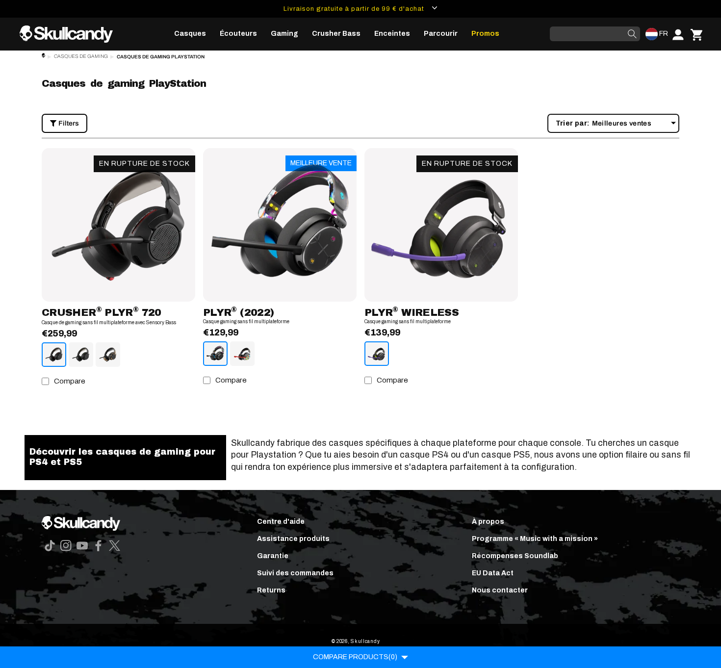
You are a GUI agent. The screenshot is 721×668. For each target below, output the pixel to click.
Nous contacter (500, 590)
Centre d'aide (281, 521)
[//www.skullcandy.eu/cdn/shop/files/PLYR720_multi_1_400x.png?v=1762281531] (118, 225)
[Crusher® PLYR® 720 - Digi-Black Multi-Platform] (54, 354)
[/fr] (70, 34)
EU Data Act (493, 573)
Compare (69, 381)
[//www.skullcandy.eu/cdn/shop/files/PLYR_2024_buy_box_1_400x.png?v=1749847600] (441, 225)
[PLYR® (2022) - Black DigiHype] (215, 353)
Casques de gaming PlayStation (161, 56)
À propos (488, 521)
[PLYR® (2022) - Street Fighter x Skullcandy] (242, 353)
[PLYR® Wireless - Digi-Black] (376, 353)
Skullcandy (365, 641)
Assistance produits (293, 538)
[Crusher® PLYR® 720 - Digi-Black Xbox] (81, 354)
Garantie (272, 556)
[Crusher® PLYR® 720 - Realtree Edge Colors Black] (108, 354)
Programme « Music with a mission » (535, 538)
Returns (271, 590)
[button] (190, 34)
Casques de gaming (81, 56)
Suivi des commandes (295, 573)
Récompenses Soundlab (515, 556)
